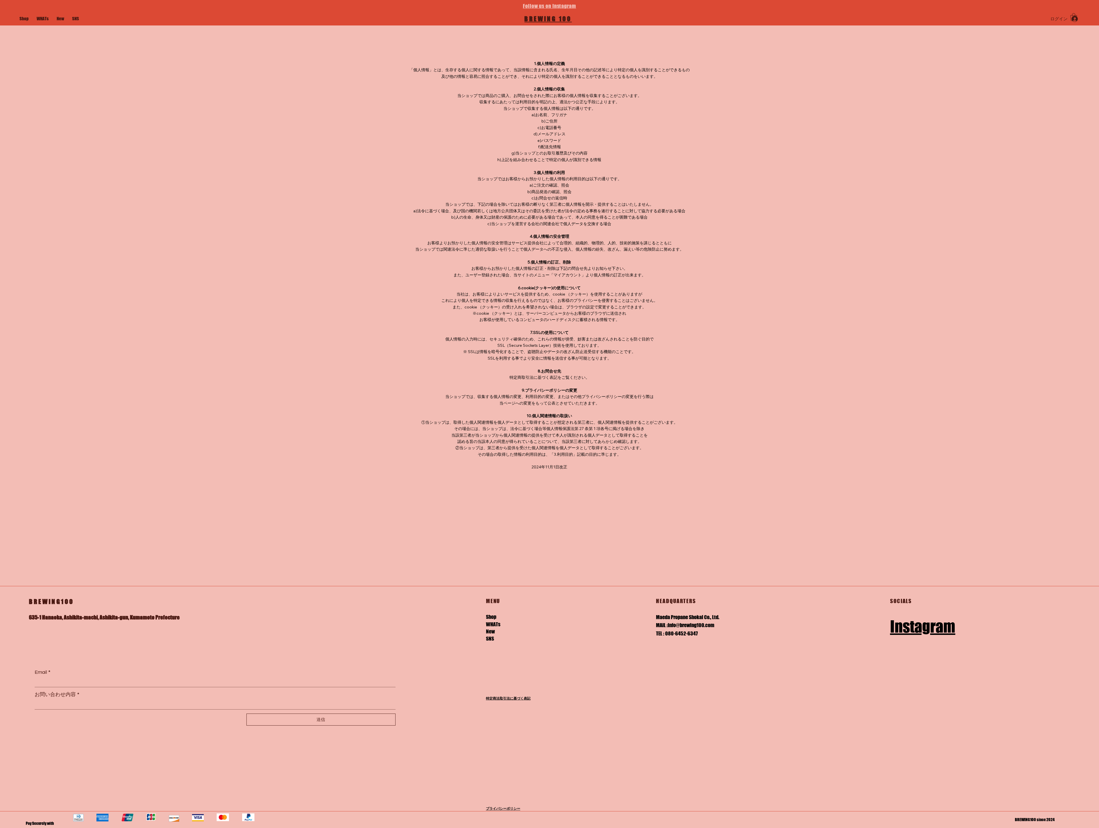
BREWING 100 (548, 19)
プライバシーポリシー (503, 809)
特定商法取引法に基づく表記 (508, 698)
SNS (490, 638)
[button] (1073, 17)
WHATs (493, 624)
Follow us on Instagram (549, 6)
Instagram (922, 626)
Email (42, 672)
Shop (491, 617)
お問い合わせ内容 (57, 694)
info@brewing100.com (691, 625)
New (490, 631)
